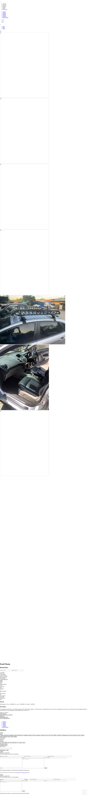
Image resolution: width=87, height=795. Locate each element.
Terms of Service (24, 772)
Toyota (2, 735)
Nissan (78, 735)
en (3, 19)
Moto (4, 27)
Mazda (75, 735)
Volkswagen (64, 735)
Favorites (4, 16)
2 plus (24, 742)
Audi (52, 735)
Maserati (43, 735)
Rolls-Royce (20, 735)
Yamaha (82, 735)
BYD (1, 736)
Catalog (4, 11)
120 (2, 742)
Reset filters (3, 750)
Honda (5, 735)
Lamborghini (25, 735)
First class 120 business (12, 742)
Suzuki (71, 735)
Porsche (34, 735)
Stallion (15, 736)
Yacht (4, 28)
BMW (55, 735)
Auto (4, 26)
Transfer (4, 15)
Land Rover (59, 735)
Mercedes (38, 735)
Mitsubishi (12, 735)
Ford (49, 735)
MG (8, 735)
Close (2, 732)
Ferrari (16, 735)
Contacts (4, 12)
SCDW (5, 742)
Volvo (47, 735)
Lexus (9, 736)
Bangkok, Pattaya (4, 745)
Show (7, 750)
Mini (68, 735)
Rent (1, 680)
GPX (12, 736)
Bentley (30, 735)
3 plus (20, 742)
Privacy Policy (5, 17)
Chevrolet (5, 736)
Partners (4, 14)
